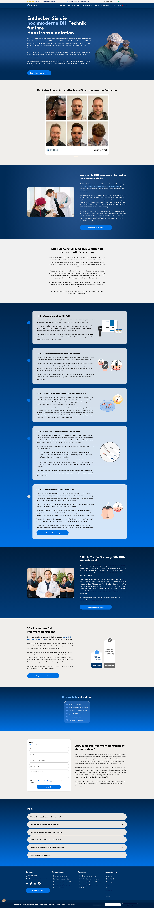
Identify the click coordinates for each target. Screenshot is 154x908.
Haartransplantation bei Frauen (63, 882)
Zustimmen (112, 905)
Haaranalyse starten (96, 227)
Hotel (107, 885)
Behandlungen (64, 5)
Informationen (105, 5)
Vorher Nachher (85, 5)
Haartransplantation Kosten (62, 885)
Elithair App (109, 882)
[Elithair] (33, 5)
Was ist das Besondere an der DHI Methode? (45, 817)
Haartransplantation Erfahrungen (90, 882)
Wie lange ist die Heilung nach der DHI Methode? (47, 847)
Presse (107, 897)
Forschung (108, 876)
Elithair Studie (109, 879)
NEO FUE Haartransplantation (89, 879)
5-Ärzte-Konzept (58, 888)
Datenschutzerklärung (44, 781)
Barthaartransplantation (61, 879)
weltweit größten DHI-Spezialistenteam (72, 52)
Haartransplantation (60, 876)
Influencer (108, 891)
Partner (108, 894)
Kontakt (119, 5)
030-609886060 (33, 876)
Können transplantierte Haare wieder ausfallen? (47, 832)
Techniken (75, 5)
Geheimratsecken (113, 186)
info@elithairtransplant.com (37, 879)
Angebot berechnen (43, 675)
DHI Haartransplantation (87, 876)
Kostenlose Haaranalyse (39, 73)
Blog (113, 5)
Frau (38, 744)
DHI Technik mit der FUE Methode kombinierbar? (46, 840)
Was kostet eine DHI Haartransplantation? (44, 824)
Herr (32, 744)
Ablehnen (130, 905)
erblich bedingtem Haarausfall (93, 186)
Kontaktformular (38, 890)
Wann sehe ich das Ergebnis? (40, 855)
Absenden (49, 787)
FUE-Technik (43, 357)
